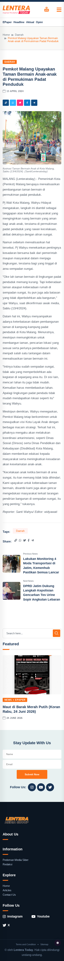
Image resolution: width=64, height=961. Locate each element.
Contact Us (9, 894)
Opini (39, 22)
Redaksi (7, 864)
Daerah (19, 34)
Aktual (30, 22)
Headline (19, 22)
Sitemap (44, 944)
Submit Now (32, 774)
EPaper (7, 22)
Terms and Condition (26, 944)
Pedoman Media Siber (15, 859)
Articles (7, 890)
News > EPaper (14, 700)
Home (6, 34)
